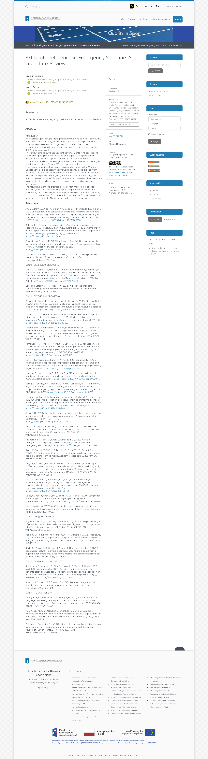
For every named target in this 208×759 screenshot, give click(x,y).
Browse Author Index (158, 91)
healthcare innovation (168, 251)
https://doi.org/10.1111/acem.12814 (43, 236)
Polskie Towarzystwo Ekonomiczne (124, 700)
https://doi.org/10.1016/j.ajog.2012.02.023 (46, 322)
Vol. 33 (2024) (116, 136)
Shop (136, 755)
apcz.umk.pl (43, 687)
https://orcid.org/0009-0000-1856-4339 (43, 82)
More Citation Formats (120, 124)
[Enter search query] (164, 64)
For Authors (153, 194)
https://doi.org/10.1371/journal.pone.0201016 (76, 378)
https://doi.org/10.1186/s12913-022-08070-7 (47, 249)
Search (156, 71)
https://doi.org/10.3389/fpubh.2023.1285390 (58, 220)
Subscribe (155, 219)
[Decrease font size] (146, 6)
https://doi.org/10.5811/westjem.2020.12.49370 (54, 280)
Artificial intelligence (157, 248)
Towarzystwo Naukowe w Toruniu (124, 710)
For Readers (153, 190)
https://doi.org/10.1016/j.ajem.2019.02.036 (46, 421)
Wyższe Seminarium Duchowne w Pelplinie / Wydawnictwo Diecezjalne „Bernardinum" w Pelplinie (164, 703)
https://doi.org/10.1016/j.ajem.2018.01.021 (64, 368)
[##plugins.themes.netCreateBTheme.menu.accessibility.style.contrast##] (132, 6)
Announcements (161, 19)
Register (169, 6)
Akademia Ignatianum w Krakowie (85, 678)
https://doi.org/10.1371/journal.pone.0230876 (48, 355)
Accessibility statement (120, 755)
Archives (144, 19)
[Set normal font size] (151, 6)
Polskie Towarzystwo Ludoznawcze (124, 704)
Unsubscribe (169, 219)
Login (178, 6)
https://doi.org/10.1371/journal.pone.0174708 (70, 392)
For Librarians (154, 199)
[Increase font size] (157, 6)
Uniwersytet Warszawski (160, 691)
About (177, 19)
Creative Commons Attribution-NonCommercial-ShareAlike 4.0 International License (122, 172)
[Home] (43, 18)
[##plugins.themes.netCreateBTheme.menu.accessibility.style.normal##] (137, 6)
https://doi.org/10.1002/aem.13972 (80, 445)
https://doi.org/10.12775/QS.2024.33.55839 (51, 102)
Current (131, 19)
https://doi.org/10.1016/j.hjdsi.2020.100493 (47, 490)
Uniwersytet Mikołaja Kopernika (162, 684)
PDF (113, 79)
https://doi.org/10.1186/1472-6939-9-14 (45, 408)
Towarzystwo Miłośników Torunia (123, 707)
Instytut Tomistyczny (80, 707)
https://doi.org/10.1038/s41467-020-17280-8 (77, 501)
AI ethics (152, 253)
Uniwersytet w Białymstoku (160, 687)
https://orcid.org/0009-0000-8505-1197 (43, 93)
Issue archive (154, 95)
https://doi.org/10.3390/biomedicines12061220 (61, 309)
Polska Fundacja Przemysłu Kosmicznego (127, 697)
